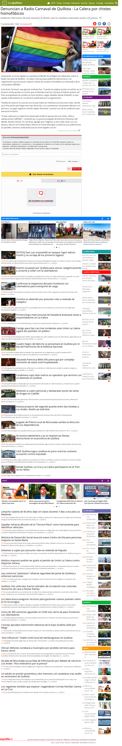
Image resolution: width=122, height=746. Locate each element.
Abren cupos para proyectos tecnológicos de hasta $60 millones (90, 699)
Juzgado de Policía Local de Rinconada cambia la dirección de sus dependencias (47, 424)
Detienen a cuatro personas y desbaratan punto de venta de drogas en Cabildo (47, 392)
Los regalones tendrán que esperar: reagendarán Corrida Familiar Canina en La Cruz (41, 688)
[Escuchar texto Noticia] (79, 130)
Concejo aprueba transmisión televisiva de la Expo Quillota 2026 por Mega (38, 626)
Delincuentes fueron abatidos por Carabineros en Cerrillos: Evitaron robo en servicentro (88, 115)
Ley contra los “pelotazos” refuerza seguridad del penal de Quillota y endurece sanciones (38, 575)
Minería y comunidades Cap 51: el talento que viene (89, 691)
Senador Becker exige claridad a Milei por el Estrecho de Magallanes (90, 682)
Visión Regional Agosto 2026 (90, 721)
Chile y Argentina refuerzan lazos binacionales (90, 672)
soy (53, 263)
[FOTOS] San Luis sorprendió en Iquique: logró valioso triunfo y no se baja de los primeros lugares (45, 254)
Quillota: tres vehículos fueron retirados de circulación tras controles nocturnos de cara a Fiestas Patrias (39, 588)
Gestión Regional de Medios (36, 739)
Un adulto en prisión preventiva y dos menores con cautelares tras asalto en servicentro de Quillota (41, 675)
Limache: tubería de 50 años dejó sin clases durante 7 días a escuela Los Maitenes (40, 513)
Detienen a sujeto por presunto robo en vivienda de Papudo (34, 550)
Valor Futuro (60, 742)
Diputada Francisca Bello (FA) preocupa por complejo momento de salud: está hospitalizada (45, 361)
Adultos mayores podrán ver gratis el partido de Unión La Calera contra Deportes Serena (40, 562)
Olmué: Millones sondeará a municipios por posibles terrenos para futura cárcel (38, 649)
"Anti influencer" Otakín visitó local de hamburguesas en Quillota (36, 637)
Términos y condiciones (71, 739)
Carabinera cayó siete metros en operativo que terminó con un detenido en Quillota (49, 377)
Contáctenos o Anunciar (54, 739)
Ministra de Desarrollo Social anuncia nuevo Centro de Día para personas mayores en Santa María (41, 539)
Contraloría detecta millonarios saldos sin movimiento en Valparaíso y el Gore (89, 107)
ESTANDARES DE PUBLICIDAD (88, 739)
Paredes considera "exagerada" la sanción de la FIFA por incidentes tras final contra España (89, 86)
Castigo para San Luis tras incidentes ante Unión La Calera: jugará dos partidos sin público (48, 330)
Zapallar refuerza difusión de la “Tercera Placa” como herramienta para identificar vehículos (40, 526)
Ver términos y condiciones (41, 213)
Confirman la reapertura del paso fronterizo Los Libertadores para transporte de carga (42, 285)
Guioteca (68, 742)
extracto (30, 98)
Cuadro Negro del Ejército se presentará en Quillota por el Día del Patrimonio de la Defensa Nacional (48, 345)
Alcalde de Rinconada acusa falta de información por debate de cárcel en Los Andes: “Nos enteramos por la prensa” (41, 662)
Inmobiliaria (75, 742)
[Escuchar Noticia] (100, 17)
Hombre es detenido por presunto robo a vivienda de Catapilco (45, 301)
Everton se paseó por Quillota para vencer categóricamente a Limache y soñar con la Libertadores (48, 269)
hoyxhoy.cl (92, 742)
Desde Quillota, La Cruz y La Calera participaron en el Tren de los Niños (48, 468)
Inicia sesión (39, 148)
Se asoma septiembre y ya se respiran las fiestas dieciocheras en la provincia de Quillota (42, 437)
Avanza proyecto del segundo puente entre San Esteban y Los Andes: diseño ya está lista (47, 408)
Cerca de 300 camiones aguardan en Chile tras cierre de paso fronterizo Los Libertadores (40, 613)
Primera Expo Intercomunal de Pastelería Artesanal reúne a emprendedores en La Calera (48, 316)
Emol (53, 742)
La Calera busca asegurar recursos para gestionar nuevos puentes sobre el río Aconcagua (41, 600)
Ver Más (96, 599)
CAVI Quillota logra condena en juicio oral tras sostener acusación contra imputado (46, 453)
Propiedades (84, 742)
